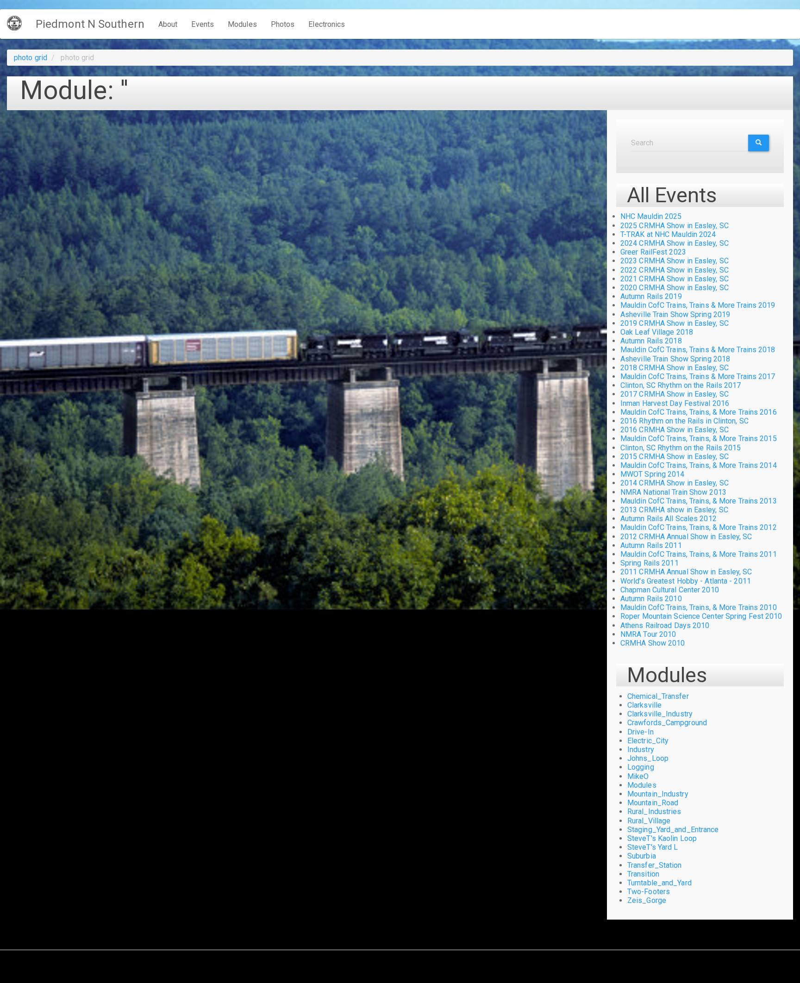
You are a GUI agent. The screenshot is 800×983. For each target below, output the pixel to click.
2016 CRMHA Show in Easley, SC (674, 429)
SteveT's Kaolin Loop (662, 838)
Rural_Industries (654, 811)
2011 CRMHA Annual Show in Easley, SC (686, 571)
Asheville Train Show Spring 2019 (675, 314)
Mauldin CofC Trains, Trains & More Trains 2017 (697, 376)
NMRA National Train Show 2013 (673, 492)
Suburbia (641, 856)
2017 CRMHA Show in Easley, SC (674, 394)
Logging (640, 767)
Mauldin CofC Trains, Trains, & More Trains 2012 (698, 527)
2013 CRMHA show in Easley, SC (674, 509)
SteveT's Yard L (652, 847)
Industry (640, 749)
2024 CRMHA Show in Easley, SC (674, 243)
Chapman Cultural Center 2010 (669, 589)
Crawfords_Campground (667, 722)
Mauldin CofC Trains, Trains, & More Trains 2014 (698, 465)
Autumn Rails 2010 (651, 598)
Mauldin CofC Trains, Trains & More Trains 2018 (697, 349)
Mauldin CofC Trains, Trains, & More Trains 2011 (698, 554)
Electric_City (648, 740)
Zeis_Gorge (646, 900)
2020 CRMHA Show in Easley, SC (674, 287)
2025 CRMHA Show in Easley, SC (674, 225)
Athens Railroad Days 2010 (665, 625)
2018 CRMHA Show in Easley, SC (674, 367)
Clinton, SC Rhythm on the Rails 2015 (680, 447)
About (168, 24)
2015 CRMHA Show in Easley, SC (674, 456)
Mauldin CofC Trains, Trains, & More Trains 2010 (698, 607)
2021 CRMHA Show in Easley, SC (674, 278)
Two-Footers (648, 891)
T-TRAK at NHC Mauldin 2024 (668, 234)
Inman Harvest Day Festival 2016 (674, 403)
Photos (283, 24)
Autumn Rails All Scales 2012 (668, 518)
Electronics (326, 24)
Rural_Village (648, 820)
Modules (242, 24)
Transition (643, 874)
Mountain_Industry (657, 794)
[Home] (18, 23)
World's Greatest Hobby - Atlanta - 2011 (685, 581)
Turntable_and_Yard (659, 882)
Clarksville (644, 705)
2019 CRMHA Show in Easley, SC (674, 323)
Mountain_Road (652, 802)
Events (202, 24)
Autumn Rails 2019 (651, 296)
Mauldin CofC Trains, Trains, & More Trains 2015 (698, 438)
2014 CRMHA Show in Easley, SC (674, 483)
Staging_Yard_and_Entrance (673, 829)
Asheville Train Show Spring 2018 (675, 359)
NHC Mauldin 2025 (651, 216)
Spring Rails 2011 (649, 563)
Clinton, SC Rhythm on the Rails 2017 (680, 385)
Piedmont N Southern (90, 24)
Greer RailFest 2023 (653, 252)
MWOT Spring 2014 (652, 474)
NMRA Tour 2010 (648, 634)
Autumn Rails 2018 (651, 340)
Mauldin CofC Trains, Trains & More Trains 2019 (697, 305)
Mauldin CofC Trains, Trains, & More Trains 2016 (698, 412)
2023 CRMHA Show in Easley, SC (674, 260)
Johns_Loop (648, 758)
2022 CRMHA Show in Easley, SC (674, 270)
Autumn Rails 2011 (651, 545)
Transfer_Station (654, 865)
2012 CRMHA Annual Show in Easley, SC (686, 536)
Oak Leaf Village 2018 (656, 332)
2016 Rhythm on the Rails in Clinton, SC (684, 421)
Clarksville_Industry (660, 713)
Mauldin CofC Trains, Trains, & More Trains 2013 (698, 501)
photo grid (30, 57)
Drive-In (640, 732)
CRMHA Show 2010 (652, 643)
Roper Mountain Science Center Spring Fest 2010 (701, 616)
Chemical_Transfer (658, 696)
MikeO (638, 776)
